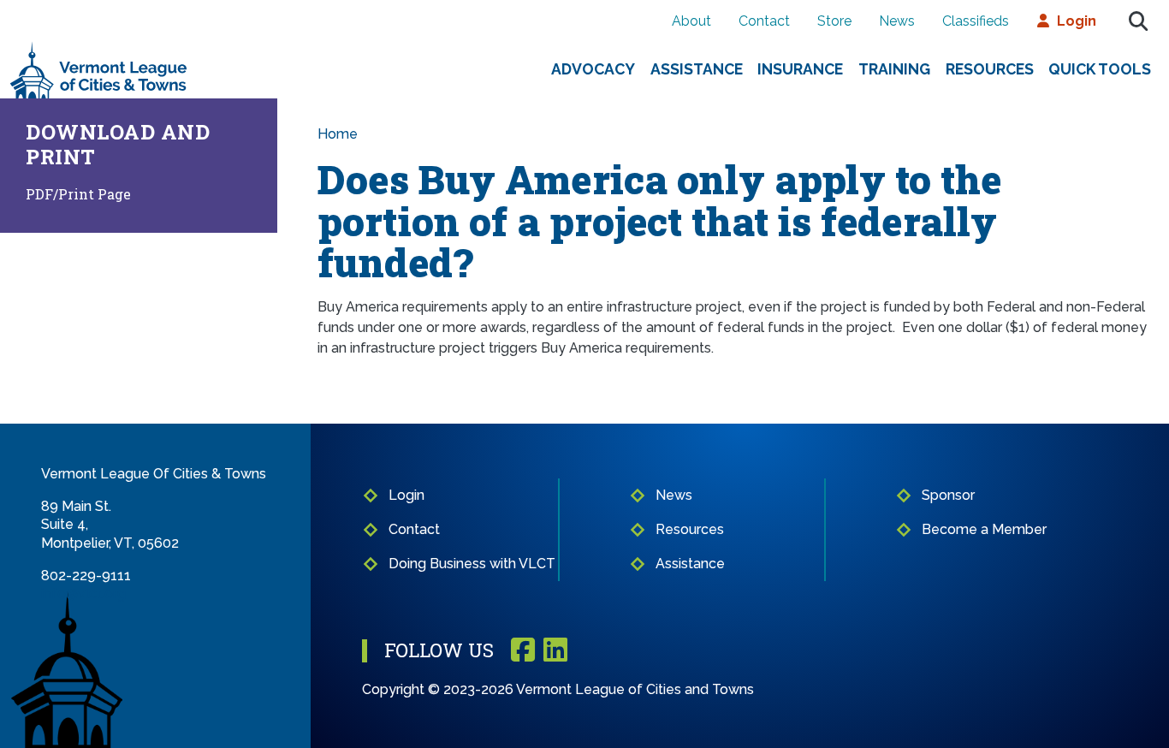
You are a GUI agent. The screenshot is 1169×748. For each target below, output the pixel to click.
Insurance (800, 69)
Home (337, 134)
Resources (990, 69)
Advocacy (593, 69)
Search (1138, 21)
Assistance (696, 69)
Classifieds (975, 21)
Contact (764, 21)
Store (834, 21)
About (691, 21)
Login (1076, 21)
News (897, 21)
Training (894, 69)
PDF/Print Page (78, 194)
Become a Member (984, 529)
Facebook (523, 651)
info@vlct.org (83, 593)
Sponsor (948, 495)
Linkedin (555, 651)
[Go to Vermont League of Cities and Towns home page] (98, 48)
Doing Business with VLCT (472, 563)
